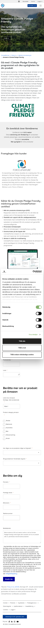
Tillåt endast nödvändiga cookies (22, 354)
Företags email (7, 493)
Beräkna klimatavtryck (25, 55)
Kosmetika (9, 428)
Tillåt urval (22, 348)
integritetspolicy (11, 573)
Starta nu (14, 55)
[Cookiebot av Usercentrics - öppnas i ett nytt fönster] (33, 271)
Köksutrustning (10, 435)
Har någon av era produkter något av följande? (17, 448)
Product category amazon (11, 412)
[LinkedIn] (11, 621)
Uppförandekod (18, 606)
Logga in (40, 1)
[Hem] (3, 6)
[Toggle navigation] (40, 5)
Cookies (5, 610)
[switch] (39, 313)
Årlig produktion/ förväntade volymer (14, 459)
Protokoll (12, 603)
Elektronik (9, 424)
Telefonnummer (7, 513)
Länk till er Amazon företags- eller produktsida (11, 399)
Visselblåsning (29, 606)
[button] (19, 1)
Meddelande (7, 528)
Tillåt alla (22, 341)
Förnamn (5, 482)
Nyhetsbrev (21, 603)
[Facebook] (9, 621)
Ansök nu (6, 38)
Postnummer (7, 360)
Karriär (33, 1)
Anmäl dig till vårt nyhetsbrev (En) (15, 617)
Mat (7, 431)
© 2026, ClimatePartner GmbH (12, 624)
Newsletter (25, 1)
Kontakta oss (32, 6)
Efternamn (6, 503)
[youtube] (18, 621)
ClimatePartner (5, 55)
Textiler (8, 421)
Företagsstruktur (32, 603)
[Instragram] (14, 621)
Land (4, 370)
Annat (8, 438)
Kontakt (5, 603)
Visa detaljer (33, 334)
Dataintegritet (7, 606)
